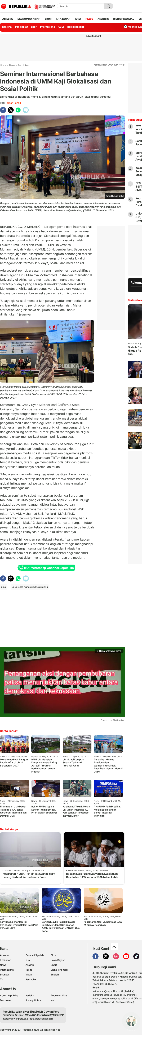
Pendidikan (21, 26)
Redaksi (29, 995)
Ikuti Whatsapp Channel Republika (49, 568)
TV (1, 979)
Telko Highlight (75, 26)
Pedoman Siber (59, 995)
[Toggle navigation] (3, 6)
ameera (7, 18)
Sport (34, 26)
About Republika (9, 995)
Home (3, 65)
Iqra (27, 960)
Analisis (29, 964)
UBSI (61, 26)
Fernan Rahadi (13, 102)
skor (48, 18)
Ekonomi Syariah (28, 18)
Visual (28, 974)
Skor (53, 955)
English (55, 974)
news (89, 18)
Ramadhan (31, 979)
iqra (78, 18)
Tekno (28, 969)
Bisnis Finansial (123, 18)
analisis (103, 18)
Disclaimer (5, 1000)
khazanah (63, 18)
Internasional (47, 26)
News (12, 65)
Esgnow (4, 974)
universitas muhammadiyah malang (30, 586)
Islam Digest (57, 960)
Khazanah (5, 960)
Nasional (7, 26)
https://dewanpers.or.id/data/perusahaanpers (28, 1018)
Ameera (4, 955)
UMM (58, 394)
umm (3, 586)
